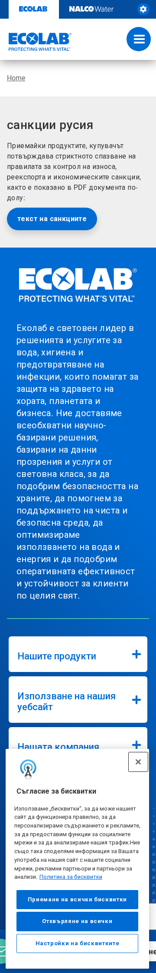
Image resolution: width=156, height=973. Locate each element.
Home (16, 78)
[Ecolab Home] (36, 41)
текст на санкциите (52, 219)
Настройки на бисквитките (78, 943)
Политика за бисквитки (70, 877)
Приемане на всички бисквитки (77, 899)
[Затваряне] (138, 761)
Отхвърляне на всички (77, 921)
